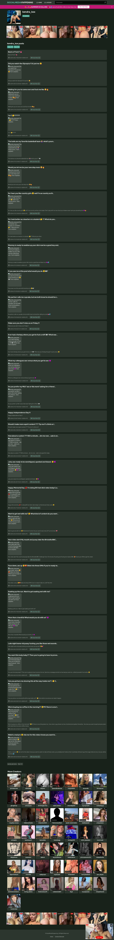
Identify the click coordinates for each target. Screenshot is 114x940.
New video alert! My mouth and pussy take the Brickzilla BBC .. (32, 540)
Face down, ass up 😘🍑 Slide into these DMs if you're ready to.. (33, 566)
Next (19, 764)
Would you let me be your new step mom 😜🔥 (26, 167)
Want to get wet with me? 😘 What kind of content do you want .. (33, 514)
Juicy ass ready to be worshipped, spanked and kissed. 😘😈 (32, 462)
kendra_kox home (12, 764)
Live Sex (48, 2)
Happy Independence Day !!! (19, 412)
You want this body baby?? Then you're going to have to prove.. (33, 655)
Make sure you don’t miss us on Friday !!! (23, 323)
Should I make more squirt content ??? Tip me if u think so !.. (31, 424)
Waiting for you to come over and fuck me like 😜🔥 (28, 89)
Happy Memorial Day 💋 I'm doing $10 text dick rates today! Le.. (33, 488)
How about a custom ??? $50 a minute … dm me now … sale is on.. (33, 436)
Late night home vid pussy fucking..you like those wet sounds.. (32, 643)
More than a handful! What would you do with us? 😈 (28, 617)
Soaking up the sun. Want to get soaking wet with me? (29, 591)
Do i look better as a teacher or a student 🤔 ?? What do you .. (32, 219)
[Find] (105, 2)
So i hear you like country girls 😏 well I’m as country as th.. (31, 193)
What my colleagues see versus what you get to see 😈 (29, 361)
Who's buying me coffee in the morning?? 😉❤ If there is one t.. (33, 707)
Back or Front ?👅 (15, 52)
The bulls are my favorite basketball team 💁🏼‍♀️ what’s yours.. (31, 141)
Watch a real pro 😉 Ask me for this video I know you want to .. (32, 735)
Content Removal (59, 936)
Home (40, 2)
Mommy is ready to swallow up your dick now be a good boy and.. (33, 245)
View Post (35, 57)
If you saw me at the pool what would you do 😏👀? (28, 271)
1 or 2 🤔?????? (14, 115)
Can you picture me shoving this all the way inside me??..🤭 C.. (32, 681)
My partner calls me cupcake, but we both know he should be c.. (33, 297)
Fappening (20, 2)
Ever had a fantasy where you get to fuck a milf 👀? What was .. (33, 335)
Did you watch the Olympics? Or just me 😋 (25, 63)
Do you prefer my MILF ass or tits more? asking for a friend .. (32, 387)
